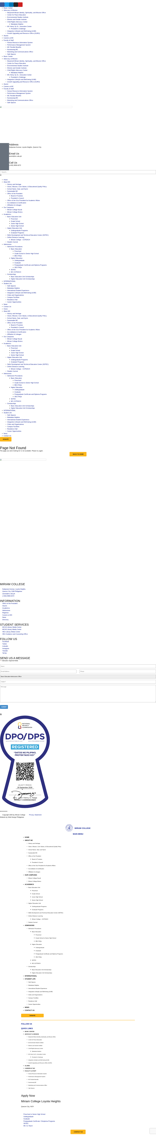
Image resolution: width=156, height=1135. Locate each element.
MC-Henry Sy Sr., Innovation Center (19, 26)
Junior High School (17, 223)
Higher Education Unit (14, 228)
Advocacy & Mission (10, 10)
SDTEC (13, 270)
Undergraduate (19, 260)
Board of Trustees (17, 196)
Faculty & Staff (9, 40)
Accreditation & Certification (16, 203)
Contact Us (7, 306)
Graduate (17, 263)
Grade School (15, 221)
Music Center (8, 8)
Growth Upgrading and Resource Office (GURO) (23, 33)
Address (13, 144)
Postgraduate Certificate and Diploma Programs (30, 265)
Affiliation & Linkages (14, 205)
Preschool (14, 219)
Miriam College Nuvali (14, 210)
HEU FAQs (18, 267)
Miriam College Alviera (14, 212)
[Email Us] (4, 156)
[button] (78, 175)
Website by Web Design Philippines (12, 817)
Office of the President (14, 193)
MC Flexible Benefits (14, 47)
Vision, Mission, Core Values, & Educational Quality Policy (27, 186)
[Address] (4, 147)
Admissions (7, 244)
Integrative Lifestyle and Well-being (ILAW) (21, 31)
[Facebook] (2, 4)
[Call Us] (4, 165)
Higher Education (16, 258)
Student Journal (12, 242)
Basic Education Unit (14, 217)
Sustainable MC (12, 191)
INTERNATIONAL (10, 281)
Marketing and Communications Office (20, 52)
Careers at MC (9, 38)
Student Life (8, 283)
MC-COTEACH (16, 272)
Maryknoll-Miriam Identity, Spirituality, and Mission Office (26, 12)
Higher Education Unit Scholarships (23, 279)
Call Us (13, 162)
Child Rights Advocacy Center (17, 22)
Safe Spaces (11, 54)
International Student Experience (18, 290)
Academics (7, 214)
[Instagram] (16, 4)
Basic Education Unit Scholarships (22, 277)
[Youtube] (20, 4)
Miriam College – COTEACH (20, 240)
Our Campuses (9, 207)
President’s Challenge (18, 29)
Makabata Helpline (17, 24)
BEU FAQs (18, 256)
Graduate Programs (17, 233)
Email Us (14, 153)
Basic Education (16, 249)
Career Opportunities (14, 302)
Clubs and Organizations (15, 295)
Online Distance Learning (15, 237)
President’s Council (17, 198)
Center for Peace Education (16, 15)
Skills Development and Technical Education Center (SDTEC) (28, 235)
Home (6, 180)
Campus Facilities (13, 297)
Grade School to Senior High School (26, 253)
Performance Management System (19, 45)
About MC (7, 182)
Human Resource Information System (20, 42)
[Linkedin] (11, 4)
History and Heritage (14, 184)
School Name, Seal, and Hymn (17, 189)
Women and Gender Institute (17, 19)
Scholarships (11, 274)
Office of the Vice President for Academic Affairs (23, 200)
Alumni (6, 36)
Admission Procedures (14, 246)
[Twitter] (7, 4)
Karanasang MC (12, 49)
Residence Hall (12, 300)
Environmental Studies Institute (17, 17)
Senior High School (17, 226)
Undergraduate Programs (19, 230)
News (5, 304)
